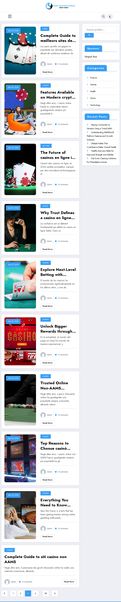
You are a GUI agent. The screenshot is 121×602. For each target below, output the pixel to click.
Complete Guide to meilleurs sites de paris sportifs (58, 38)
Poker (45, 206)
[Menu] (9, 16)
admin (49, 64)
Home (92, 98)
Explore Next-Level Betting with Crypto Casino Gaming (58, 272)
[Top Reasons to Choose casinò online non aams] (20, 458)
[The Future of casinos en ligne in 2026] (20, 169)
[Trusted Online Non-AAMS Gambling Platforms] (20, 399)
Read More (48, 72)
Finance (93, 77)
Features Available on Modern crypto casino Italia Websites (57, 95)
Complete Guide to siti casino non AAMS (35, 559)
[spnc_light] (110, 17)
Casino (45, 85)
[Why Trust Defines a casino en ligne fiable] (20, 227)
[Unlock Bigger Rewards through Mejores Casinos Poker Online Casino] (20, 341)
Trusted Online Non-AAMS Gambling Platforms (54, 385)
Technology (95, 105)
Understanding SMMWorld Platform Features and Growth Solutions (100, 136)
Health (93, 91)
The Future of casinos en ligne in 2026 (57, 155)
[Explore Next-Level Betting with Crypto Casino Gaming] (20, 284)
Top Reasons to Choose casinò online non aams (55, 446)
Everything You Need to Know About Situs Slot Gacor (55, 502)
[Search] (103, 16)
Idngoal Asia (91, 56)
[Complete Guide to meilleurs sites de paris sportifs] (20, 50)
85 (46, 593)
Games (93, 84)
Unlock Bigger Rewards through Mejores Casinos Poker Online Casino (56, 329)
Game (44, 29)
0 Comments (63, 64)
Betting (46, 146)
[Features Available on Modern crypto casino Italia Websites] (20, 108)
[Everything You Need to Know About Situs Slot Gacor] (20, 514)
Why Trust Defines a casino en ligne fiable (57, 215)
